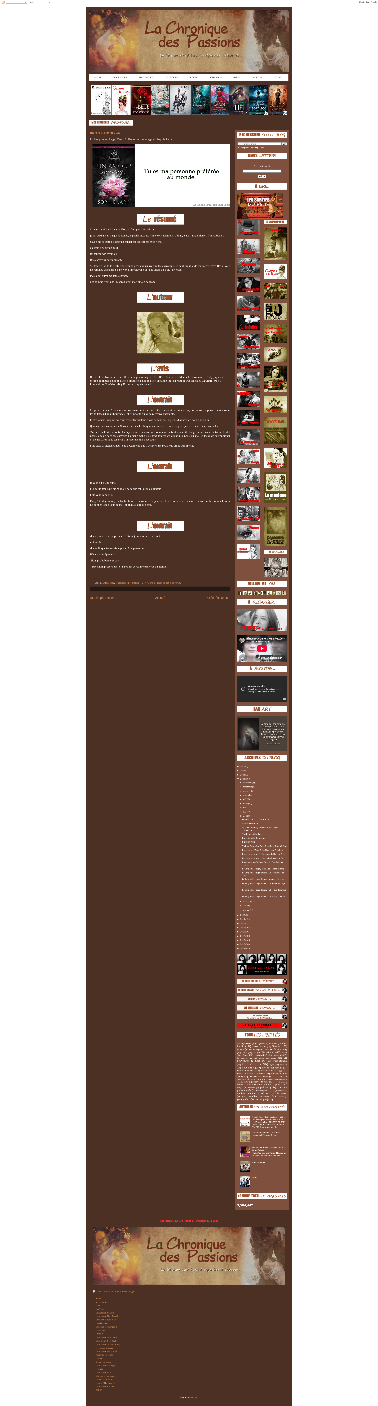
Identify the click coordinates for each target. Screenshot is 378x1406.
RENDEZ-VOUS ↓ (120, 77)
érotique (136, 583)
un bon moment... (247, 1093)
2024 (242, 775)
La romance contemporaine (108, 1344)
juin (245, 808)
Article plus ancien (217, 598)
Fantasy (283, 1050)
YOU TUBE (258, 77)
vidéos (281, 1097)
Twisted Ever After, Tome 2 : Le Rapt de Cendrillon (264, 846)
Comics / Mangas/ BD (105, 1383)
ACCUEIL (98, 77)
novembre (247, 787)
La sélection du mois (105, 1313)
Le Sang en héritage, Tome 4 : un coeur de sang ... (264, 879)
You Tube (100, 1309)
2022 (242, 915)
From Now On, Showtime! (253, 838)
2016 (242, 940)
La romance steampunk (106, 1327)
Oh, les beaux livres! (104, 1380)
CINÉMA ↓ (237, 77)
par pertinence (247, 148)
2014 (242, 949)
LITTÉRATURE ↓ (146, 77)
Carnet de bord (259, 1046)
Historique (267, 1052)
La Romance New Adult (106, 1341)
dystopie (251, 1079)
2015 (242, 944)
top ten (281, 1091)
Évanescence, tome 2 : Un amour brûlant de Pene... (264, 854)
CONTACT (278, 77)
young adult (243, 1099)
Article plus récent (103, 598)
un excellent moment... (257, 1096)
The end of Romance (105, 1376)
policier (158, 583)
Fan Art (269, 1049)
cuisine (276, 1077)
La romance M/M (103, 1372)
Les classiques (102, 1323)
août (245, 799)
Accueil (160, 598)
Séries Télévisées (103, 1362)
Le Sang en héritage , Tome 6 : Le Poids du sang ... (264, 869)
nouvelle (251, 1088)
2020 (242, 924)
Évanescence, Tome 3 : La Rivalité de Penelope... (263, 850)
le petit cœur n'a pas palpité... (265, 1084)
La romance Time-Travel (107, 1316)
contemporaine (123, 583)
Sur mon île (276, 1068)
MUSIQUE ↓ (194, 77)
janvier (246, 910)
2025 (242, 771)
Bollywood (260, 1044)
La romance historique (106, 1366)
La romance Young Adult (106, 1351)
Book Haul (273, 1044)
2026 (242, 766)
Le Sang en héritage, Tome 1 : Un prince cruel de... (264, 896)
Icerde (255, 1177)
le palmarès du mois (258, 1082)
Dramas (99, 1358)
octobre (246, 791)
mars (245, 902)
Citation (276, 1046)
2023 (242, 779)
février (246, 906)
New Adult (248, 1068)
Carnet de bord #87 (251, 824)
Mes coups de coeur (104, 1348)
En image (255, 1050)
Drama (240, 1049)
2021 (242, 919)
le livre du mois (266, 1079)
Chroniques (108, 583)
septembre (248, 795)
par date (261, 148)
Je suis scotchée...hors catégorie (268, 1055)
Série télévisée (245, 1071)
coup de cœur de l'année (256, 1077)
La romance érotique (105, 1386)
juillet (245, 804)
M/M (271, 1065)
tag (273, 1091)
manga (239, 1088)
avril (245, 816)
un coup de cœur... (172, 583)
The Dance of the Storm (252, 834)
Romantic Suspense (104, 1355)
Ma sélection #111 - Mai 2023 (255, 820)
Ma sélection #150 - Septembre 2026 (268, 1117)
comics (262, 1074)
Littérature (147, 583)
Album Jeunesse (244, 1044)
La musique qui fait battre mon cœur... (256, 1058)
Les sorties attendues (277, 1061)
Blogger (194, 1397)
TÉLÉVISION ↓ (171, 77)
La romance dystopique (106, 1320)
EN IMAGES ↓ (216, 77)
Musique (283, 1065)
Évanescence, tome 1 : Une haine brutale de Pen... (263, 858)
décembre (247, 783)
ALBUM (99, 1390)
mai (245, 812)
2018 (242, 932)
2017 (242, 936)
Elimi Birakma (258, 1163)
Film (244, 1053)
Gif (255, 1053)
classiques (251, 1074)
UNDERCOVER (248, 842)
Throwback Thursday (269, 1071)
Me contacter (101, 1302)
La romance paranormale (107, 1337)
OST (263, 1068)
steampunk (262, 1091)
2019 (242, 928)
